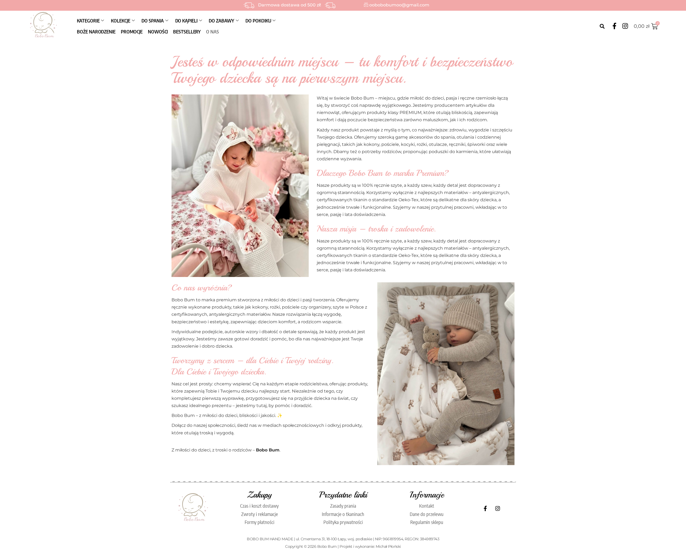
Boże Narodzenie (96, 31)
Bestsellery (187, 31)
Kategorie (88, 20)
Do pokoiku (258, 20)
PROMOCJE (132, 31)
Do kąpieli (186, 20)
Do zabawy (221, 20)
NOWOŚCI (158, 31)
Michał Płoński (388, 546)
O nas (212, 31)
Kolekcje (120, 20)
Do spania (152, 20)
